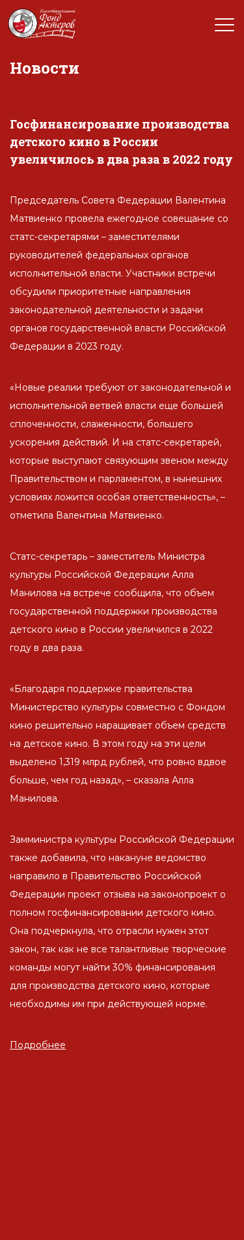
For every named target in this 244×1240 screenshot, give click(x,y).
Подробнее (38, 1045)
